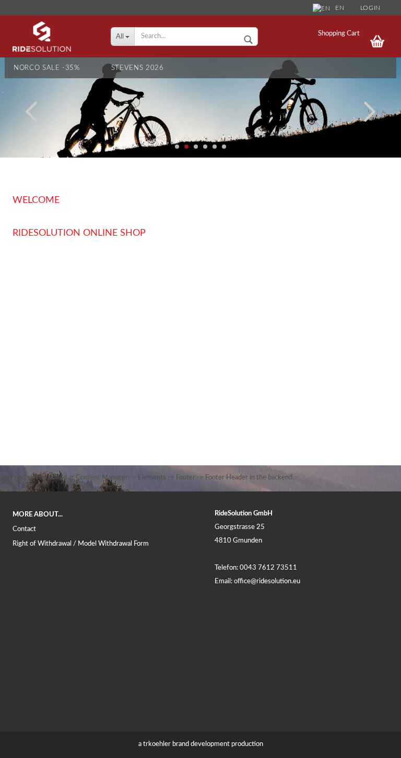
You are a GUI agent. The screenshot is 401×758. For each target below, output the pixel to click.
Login (370, 8)
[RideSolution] (54, 36)
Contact (24, 529)
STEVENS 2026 (137, 68)
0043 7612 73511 (268, 567)
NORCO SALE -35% (47, 68)
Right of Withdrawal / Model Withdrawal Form (81, 543)
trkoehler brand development (186, 744)
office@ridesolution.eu (267, 581)
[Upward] (372, 742)
